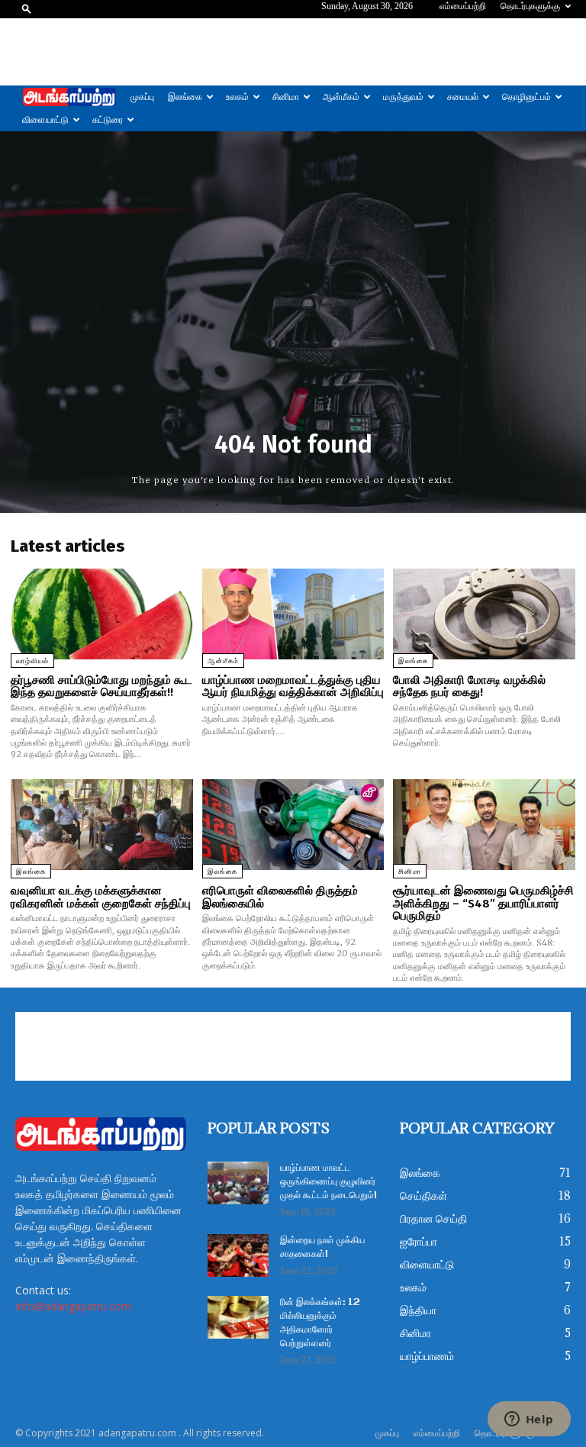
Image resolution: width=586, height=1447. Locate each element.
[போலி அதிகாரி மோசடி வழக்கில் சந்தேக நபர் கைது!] (484, 614)
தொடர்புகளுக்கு (530, 6)
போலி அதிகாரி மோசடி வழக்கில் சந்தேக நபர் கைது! (469, 686)
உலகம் (237, 97)
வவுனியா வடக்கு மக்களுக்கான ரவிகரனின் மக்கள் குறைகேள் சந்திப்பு (101, 897)
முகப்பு (142, 97)
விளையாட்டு (45, 119)
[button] (26, 8)
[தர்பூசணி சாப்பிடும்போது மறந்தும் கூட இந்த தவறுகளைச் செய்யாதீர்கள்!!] (102, 614)
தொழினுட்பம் (526, 97)
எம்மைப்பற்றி (463, 6)
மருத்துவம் (403, 97)
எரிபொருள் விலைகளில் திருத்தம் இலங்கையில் (280, 897)
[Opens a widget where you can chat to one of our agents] (529, 1420)
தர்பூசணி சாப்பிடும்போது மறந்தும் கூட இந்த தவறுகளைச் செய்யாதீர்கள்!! (101, 686)
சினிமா (285, 97)
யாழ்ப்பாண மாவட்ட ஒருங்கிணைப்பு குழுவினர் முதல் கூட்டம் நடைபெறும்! (328, 1181)
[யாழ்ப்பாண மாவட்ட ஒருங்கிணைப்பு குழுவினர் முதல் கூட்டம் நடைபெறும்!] (238, 1183)
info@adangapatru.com (73, 1306)
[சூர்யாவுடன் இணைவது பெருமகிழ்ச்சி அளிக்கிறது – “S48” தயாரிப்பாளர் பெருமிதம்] (484, 824)
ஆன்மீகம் (341, 97)
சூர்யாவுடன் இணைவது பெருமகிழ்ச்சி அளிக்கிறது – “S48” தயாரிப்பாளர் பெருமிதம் (483, 903)
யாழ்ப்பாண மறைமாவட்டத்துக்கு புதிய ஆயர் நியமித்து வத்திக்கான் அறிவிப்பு (293, 686)
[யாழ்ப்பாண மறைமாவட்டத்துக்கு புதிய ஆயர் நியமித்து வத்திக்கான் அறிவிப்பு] (293, 614)
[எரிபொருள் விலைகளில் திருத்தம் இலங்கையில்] (293, 824)
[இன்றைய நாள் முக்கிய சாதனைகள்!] (238, 1255)
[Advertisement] (293, 52)
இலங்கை (185, 97)
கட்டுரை (107, 119)
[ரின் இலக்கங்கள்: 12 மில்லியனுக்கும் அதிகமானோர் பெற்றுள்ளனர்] (238, 1317)
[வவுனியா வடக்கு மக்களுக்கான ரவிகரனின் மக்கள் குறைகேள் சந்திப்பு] (102, 824)
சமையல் (462, 97)
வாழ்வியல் (32, 661)
